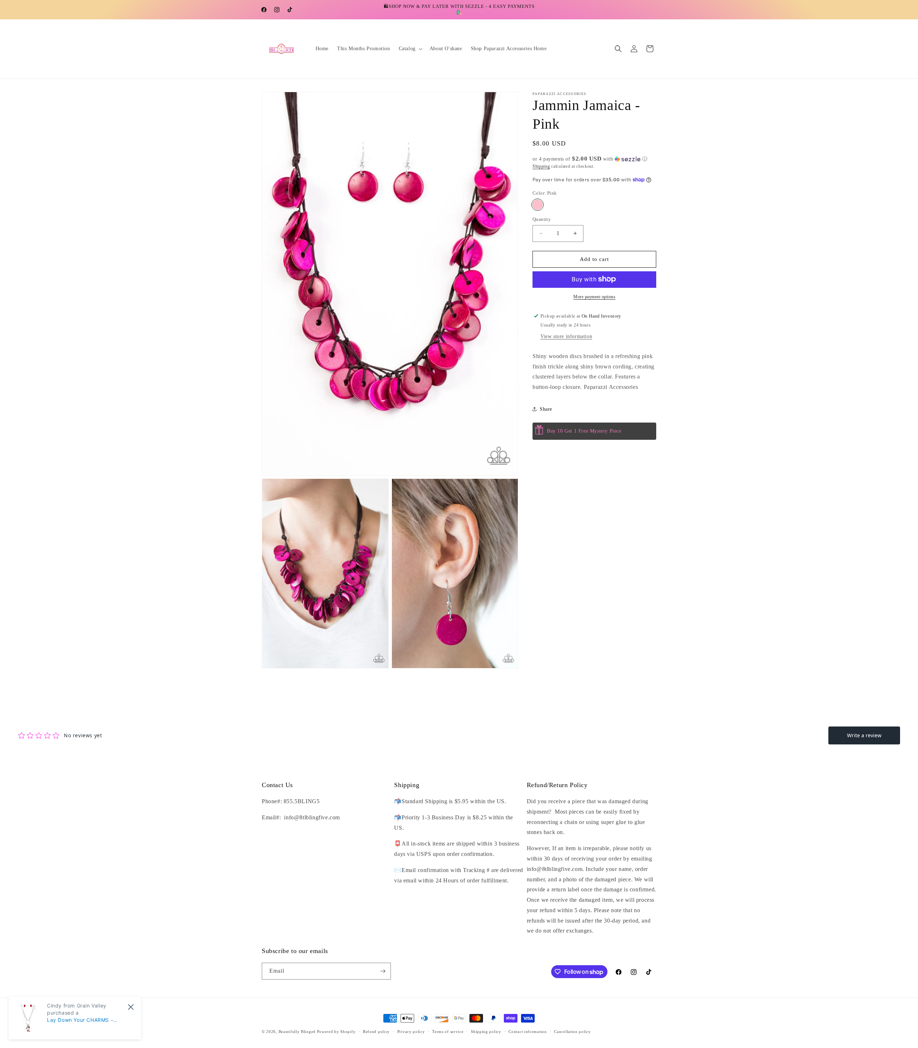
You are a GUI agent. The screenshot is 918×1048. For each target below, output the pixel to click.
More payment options (594, 296)
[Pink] (538, 205)
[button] (409, 48)
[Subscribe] (383, 971)
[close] (131, 1007)
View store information (566, 336)
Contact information (527, 1031)
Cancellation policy (572, 1031)
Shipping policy (486, 1031)
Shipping (541, 166)
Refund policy (376, 1031)
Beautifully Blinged (297, 1031)
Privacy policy (411, 1031)
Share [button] (546, 409)
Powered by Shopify (336, 1031)
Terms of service (447, 1031)
